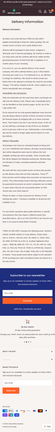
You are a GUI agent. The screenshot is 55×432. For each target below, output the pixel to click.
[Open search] (40, 11)
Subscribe (27, 301)
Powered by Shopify (9, 427)
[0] (50, 11)
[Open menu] (4, 11)
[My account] (45, 11)
